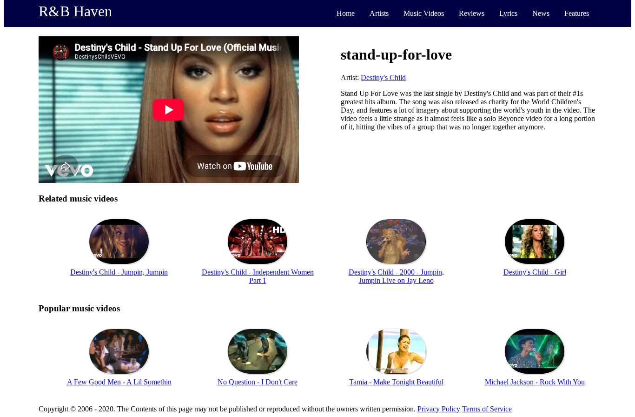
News (540, 13)
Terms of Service (487, 409)
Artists (379, 13)
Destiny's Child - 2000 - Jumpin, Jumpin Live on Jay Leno (396, 276)
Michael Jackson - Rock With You (535, 382)
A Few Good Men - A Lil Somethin (119, 382)
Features (576, 13)
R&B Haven (75, 11)
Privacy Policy (438, 409)
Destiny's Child (383, 77)
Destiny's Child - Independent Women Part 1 (258, 276)
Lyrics (508, 13)
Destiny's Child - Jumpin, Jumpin (119, 272)
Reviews (471, 13)
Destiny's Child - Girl (534, 272)
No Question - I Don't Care (258, 382)
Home (346, 13)
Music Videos (423, 13)
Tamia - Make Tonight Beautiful (396, 382)
